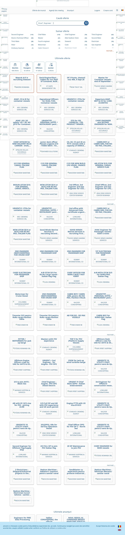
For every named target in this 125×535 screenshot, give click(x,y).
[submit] (86, 23)
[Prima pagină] (7, 10)
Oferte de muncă (39, 10)
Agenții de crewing (56, 10)
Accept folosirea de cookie (105, 526)
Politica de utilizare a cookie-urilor (54, 528)
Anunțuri (70, 10)
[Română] (119, 527)
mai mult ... (110, 51)
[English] (119, 531)
